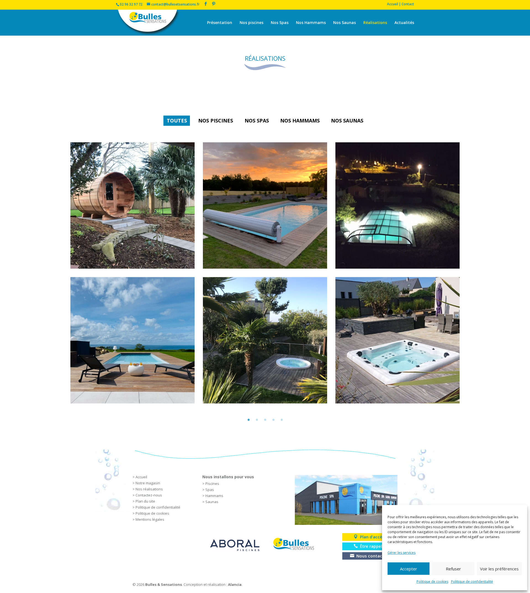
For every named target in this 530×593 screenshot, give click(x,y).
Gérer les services (401, 552)
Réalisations (375, 23)
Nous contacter (372, 556)
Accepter (408, 568)
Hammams (214, 495)
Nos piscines (251, 23)
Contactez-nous (149, 495)
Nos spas (257, 120)
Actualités (404, 23)
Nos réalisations (149, 489)
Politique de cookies (432, 581)
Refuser (453, 568)
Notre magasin (148, 482)
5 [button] (281, 418)
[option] (265, 273)
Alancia (235, 584)
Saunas (211, 501)
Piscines (212, 483)
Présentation (219, 23)
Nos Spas (279, 23)
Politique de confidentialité (472, 581)
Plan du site (145, 501)
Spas (209, 489)
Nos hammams (300, 120)
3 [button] (265, 418)
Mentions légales (150, 519)
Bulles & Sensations (163, 584)
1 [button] (248, 418)
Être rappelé (372, 546)
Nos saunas (347, 120)
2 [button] (256, 418)
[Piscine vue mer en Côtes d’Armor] (132, 340)
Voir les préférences (499, 568)
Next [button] (467, 272)
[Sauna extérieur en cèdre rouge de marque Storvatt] (132, 205)
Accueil (141, 476)
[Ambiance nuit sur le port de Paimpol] (397, 205)
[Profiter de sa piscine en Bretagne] (265, 205)
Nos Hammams (311, 23)
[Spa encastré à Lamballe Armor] (397, 340)
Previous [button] (62, 272)
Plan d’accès (372, 536)
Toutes (177, 120)
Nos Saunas (344, 23)
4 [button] (273, 418)
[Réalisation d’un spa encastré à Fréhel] (265, 340)
